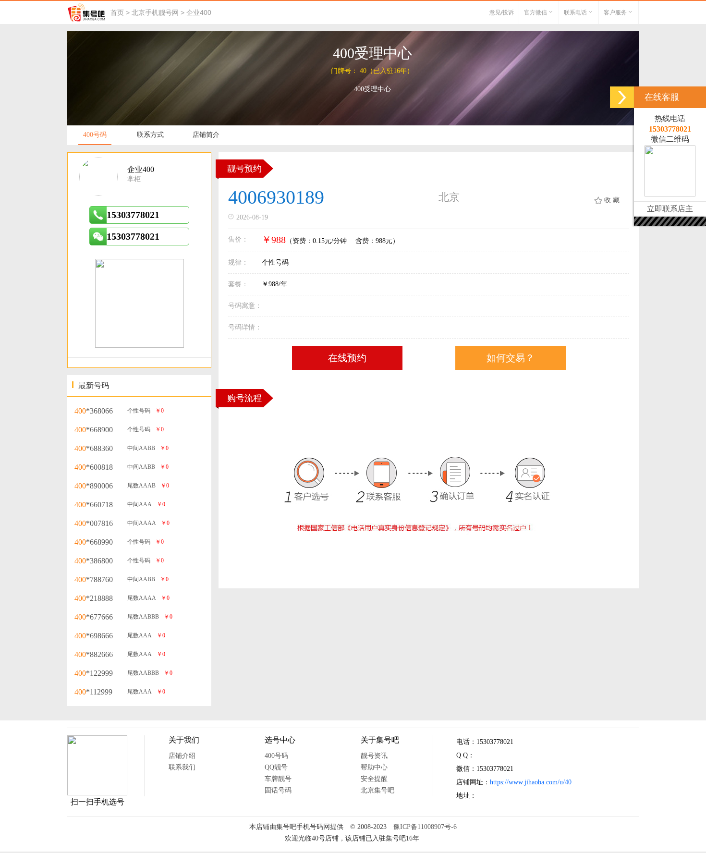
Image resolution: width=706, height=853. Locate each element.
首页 (117, 12)
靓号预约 (244, 168)
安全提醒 (374, 778)
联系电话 (575, 12)
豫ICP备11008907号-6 (425, 826)
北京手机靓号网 (155, 12)
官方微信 (535, 12)
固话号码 (278, 790)
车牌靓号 (278, 778)
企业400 (198, 12)
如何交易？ (511, 358)
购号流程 (244, 398)
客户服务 (615, 12)
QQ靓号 (276, 767)
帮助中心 (374, 767)
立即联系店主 (670, 209)
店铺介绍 (182, 755)
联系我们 (182, 767)
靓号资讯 (374, 755)
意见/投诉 (501, 12)
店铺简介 (206, 134)
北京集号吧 (377, 790)
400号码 (95, 134)
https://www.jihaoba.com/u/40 (531, 782)
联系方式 (150, 134)
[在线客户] (622, 97)
